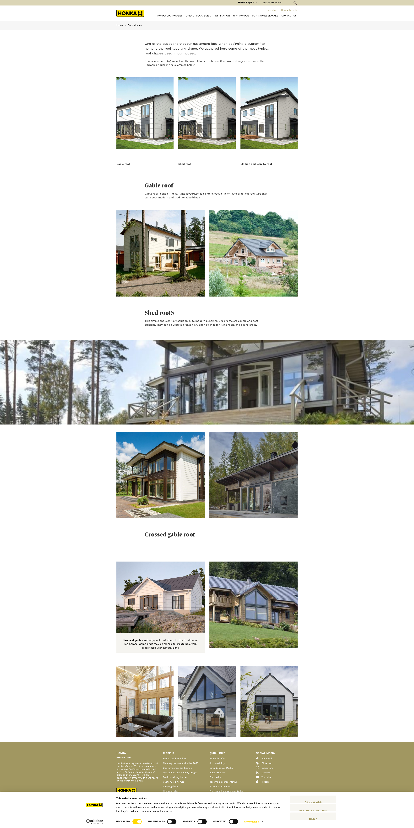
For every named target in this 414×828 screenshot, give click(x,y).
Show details (251, 821)
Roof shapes (135, 25)
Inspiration (222, 15)
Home (119, 25)
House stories (170, 791)
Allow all (313, 802)
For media (215, 777)
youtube (266, 777)
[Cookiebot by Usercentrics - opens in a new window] (95, 821)
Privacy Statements (220, 786)
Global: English (246, 2)
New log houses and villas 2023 (180, 763)
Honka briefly (289, 10)
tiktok (265, 781)
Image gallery (170, 786)
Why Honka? (241, 15)
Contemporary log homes (177, 768)
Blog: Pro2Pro (217, 772)
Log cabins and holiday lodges (180, 772)
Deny (313, 818)
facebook (266, 758)
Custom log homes (173, 781)
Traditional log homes (175, 777)
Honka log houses (170, 15)
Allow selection (313, 810)
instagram (267, 768)
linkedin (266, 772)
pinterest (266, 763)
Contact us (289, 15)
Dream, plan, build (198, 15)
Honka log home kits (174, 758)
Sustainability (217, 763)
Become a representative (223, 781)
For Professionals (265, 15)
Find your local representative (226, 791)
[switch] (171, 821)
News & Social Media (221, 768)
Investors (272, 10)
